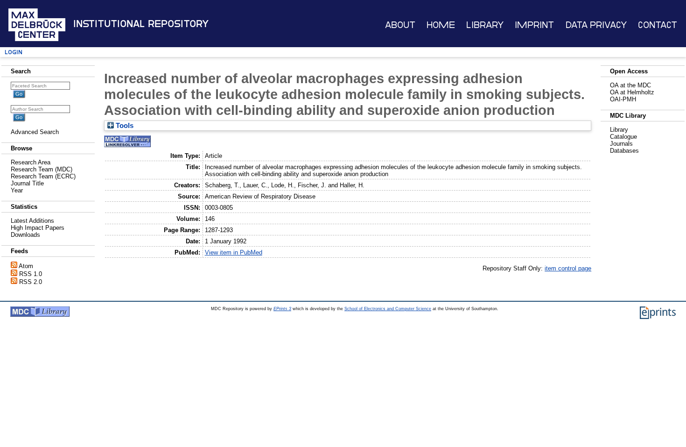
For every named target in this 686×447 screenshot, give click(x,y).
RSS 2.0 (30, 281)
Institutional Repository (141, 23)
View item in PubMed (233, 252)
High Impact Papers (37, 227)
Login (13, 52)
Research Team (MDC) (41, 169)
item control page (568, 268)
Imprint (534, 25)
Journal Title (27, 183)
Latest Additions (32, 220)
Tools (123, 125)
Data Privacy (596, 25)
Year (17, 190)
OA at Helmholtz (632, 92)
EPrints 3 (282, 308)
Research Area (30, 162)
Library (485, 25)
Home (441, 25)
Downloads (25, 234)
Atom (26, 266)
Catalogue (623, 136)
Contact (657, 25)
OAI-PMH (623, 99)
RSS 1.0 (30, 273)
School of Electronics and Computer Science (387, 308)
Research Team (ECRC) (43, 176)
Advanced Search (35, 131)
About (400, 25)
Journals (621, 143)
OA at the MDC (630, 85)
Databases (624, 150)
